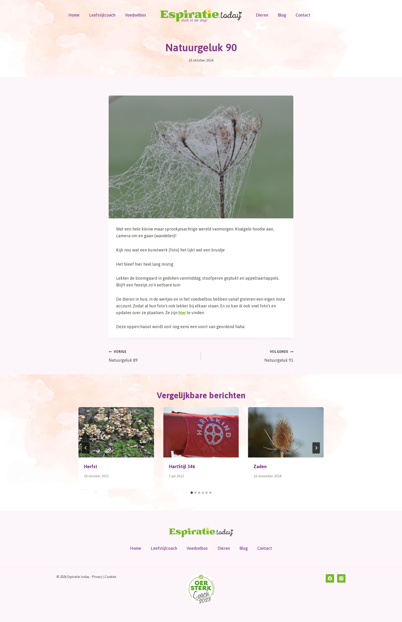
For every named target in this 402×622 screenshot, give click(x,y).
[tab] (192, 492)
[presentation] (116, 432)
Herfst (90, 466)
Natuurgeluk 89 (123, 356)
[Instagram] (341, 578)
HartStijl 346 (182, 466)
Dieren (262, 15)
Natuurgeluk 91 (278, 356)
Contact (303, 15)
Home (74, 15)
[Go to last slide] (86, 448)
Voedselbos (135, 15)
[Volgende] (316, 448)
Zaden (260, 466)
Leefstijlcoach (102, 15)
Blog (282, 15)
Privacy (97, 577)
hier (182, 312)
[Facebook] (330, 578)
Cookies (110, 577)
